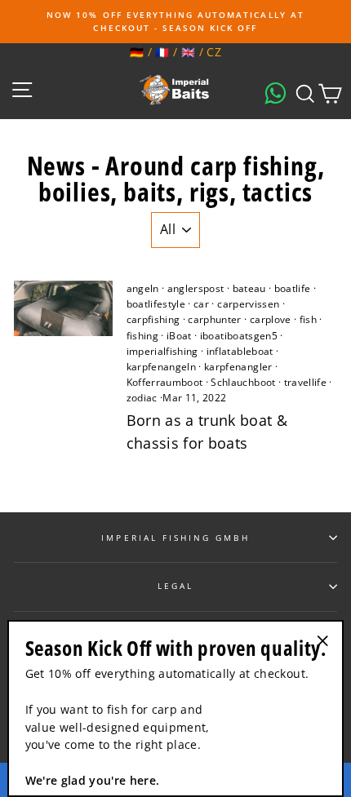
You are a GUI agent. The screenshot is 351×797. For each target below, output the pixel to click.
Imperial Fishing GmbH (175, 537)
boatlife (292, 288)
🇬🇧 (188, 52)
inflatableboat (240, 351)
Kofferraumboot (165, 382)
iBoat (179, 336)
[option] (175, 21)
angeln (143, 288)
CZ (214, 52)
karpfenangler (238, 367)
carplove (270, 319)
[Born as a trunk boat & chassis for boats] (63, 308)
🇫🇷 (162, 52)
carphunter (214, 319)
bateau (249, 288)
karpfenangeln (161, 367)
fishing (142, 336)
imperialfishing (162, 351)
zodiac (142, 398)
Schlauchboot (243, 382)
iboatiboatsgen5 (239, 336)
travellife (305, 382)
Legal (175, 585)
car (201, 304)
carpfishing (153, 319)
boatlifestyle (156, 304)
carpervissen (248, 304)
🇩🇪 (137, 52)
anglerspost (195, 288)
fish (308, 319)
